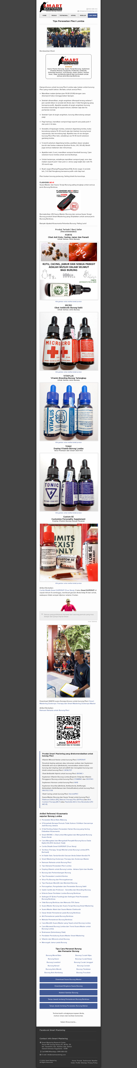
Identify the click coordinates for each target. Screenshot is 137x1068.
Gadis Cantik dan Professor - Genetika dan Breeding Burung (66, 890)
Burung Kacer (53, 959)
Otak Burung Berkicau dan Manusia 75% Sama (60, 902)
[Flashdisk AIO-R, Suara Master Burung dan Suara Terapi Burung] (68, 200)
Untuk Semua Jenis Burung (68, 239)
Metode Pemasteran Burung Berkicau (57, 919)
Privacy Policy (92, 1063)
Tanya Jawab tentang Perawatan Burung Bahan (68, 1006)
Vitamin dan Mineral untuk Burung (56, 939)
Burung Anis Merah (53, 969)
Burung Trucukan (83, 972)
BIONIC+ (80, 773)
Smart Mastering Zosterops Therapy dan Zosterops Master (65, 859)
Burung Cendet (83, 966)
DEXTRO (89, 779)
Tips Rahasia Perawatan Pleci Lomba (56, 866)
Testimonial (87, 1061)
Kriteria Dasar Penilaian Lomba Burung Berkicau (61, 893)
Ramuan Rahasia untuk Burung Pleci (54, 710)
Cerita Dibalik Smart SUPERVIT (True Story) (57, 590)
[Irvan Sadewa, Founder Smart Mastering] (68, 604)
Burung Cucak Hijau (83, 955)
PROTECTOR (47, 790)
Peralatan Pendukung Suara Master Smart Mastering (63, 935)
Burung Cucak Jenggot (83, 962)
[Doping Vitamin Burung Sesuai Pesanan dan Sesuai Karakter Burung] (68, 552)
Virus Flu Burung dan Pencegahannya (57, 879)
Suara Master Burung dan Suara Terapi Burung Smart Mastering (67, 906)
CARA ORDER (92, 15)
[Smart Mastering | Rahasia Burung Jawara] (68, 731)
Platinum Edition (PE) (50, 799)
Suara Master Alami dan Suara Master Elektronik (61, 909)
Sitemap (84, 1063)
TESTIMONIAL (64, 15)
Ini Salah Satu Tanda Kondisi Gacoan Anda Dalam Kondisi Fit (66, 855)
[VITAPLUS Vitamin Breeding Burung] (68, 411)
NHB (76, 782)
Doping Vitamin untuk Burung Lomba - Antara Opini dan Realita (67, 869)
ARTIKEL (73, 15)
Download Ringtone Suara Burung (69, 986)
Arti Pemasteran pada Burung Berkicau (57, 916)
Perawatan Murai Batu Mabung (54, 820)
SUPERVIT (81, 760)
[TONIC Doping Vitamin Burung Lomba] (68, 482)
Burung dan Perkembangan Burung (56, 873)
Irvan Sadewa (92, 622)
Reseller (94, 1061)
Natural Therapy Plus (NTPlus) (72, 799)
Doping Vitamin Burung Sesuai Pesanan (68, 521)
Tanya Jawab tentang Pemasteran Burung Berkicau (68, 999)
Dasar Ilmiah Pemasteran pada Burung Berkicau (61, 913)
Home (74, 1061)
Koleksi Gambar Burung (68, 992)
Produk (79, 1061)
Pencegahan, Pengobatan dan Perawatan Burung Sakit (64, 886)
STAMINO (78, 779)
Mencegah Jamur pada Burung (54, 942)
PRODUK (54, 15)
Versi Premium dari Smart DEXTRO (68, 450)
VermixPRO (73, 794)
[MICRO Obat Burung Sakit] (68, 341)
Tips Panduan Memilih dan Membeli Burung (59, 883)
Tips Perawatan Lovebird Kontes (55, 876)
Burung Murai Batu (53, 955)
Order (73, 1063)
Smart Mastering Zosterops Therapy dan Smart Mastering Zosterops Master (68, 702)
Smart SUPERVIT (88, 590)
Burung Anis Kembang (53, 972)
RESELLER (83, 15)
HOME (44, 15)
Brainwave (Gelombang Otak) (53, 932)
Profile (78, 1063)
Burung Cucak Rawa (83, 959)
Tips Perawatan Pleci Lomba (68, 21)
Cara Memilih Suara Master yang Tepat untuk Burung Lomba (66, 923)
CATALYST (67, 770)
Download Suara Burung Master (69, 979)
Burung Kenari (53, 966)
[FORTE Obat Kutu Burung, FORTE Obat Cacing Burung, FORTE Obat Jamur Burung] (68, 271)
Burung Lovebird (53, 962)
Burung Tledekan (83, 969)
